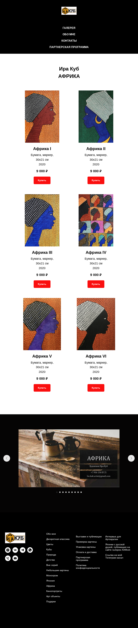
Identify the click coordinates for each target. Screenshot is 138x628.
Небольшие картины (57, 570)
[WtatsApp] (30, 551)
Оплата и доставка (86, 552)
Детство (50, 560)
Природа (51, 554)
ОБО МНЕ (69, 34)
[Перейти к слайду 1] (57, 492)
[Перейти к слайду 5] (69, 492)
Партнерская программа (83, 558)
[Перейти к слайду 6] (72, 492)
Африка (50, 586)
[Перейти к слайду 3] (63, 492)
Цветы (49, 544)
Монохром (52, 575)
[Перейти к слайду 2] (60, 492)
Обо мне (51, 533)
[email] (15, 560)
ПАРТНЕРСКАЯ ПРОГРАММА (69, 47)
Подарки (51, 601)
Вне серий (52, 565)
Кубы (49, 549)
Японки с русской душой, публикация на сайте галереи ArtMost (117, 547)
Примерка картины (86, 541)
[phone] (8, 560)
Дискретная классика (58, 539)
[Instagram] (8, 551)
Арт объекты (53, 596)
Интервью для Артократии (113, 538)
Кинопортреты (54, 591)
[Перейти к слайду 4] (66, 492)
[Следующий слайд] (131, 458)
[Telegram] (22, 551)
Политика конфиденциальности (88, 566)
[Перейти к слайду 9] (81, 492)
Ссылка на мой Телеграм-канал (114, 556)
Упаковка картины (86, 547)
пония (51, 580)
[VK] (15, 551)
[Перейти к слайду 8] (78, 492)
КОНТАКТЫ (69, 40)
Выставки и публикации (89, 536)
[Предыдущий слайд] (6, 458)
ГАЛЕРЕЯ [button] (69, 28)
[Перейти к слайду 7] (75, 492)
